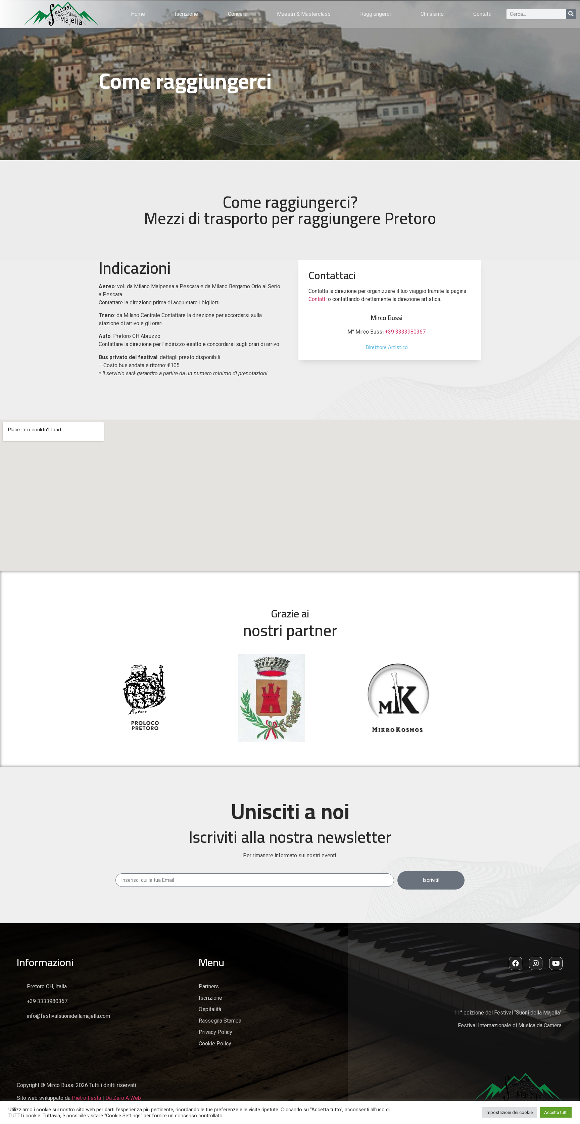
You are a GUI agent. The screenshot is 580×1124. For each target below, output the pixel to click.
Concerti (237, 14)
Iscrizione (186, 14)
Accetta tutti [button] (556, 1112)
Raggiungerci (375, 14)
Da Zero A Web (123, 1098)
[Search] (571, 14)
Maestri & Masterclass (304, 14)
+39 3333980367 (405, 332)
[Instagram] (535, 963)
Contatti (482, 14)
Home (138, 14)
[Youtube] (556, 963)
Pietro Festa (86, 1098)
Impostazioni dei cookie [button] (509, 1112)
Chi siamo (432, 14)
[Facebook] (515, 963)
